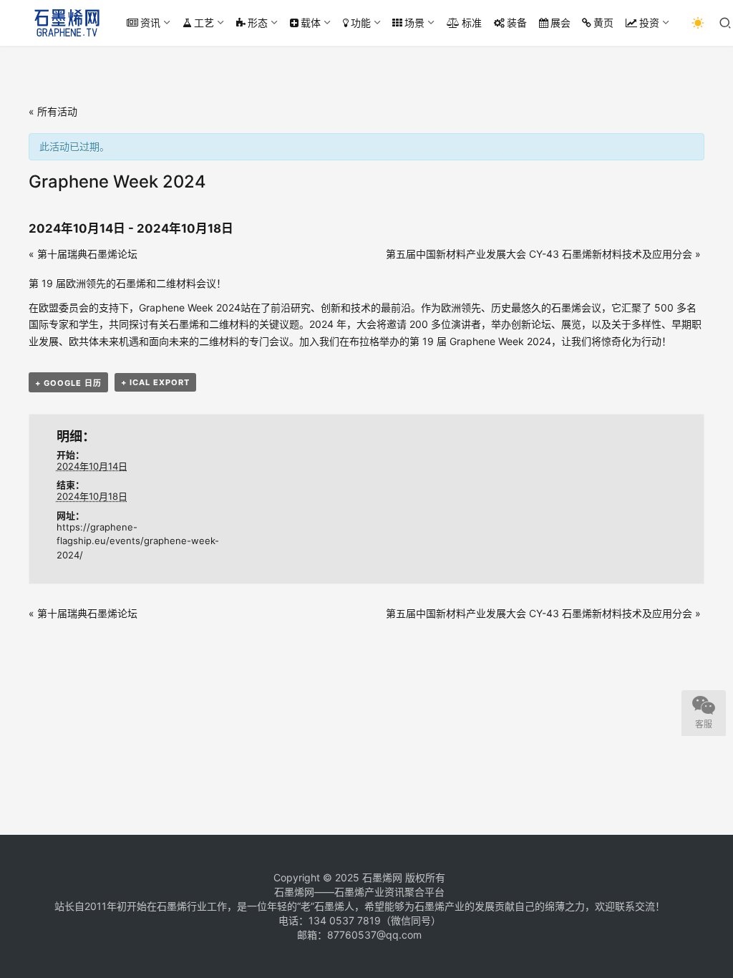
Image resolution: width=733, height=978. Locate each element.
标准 (472, 22)
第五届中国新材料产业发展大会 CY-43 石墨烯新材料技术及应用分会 (543, 254)
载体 (311, 22)
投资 (649, 22)
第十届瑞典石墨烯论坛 (83, 254)
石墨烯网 (382, 877)
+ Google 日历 (68, 383)
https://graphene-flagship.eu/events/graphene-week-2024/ (138, 541)
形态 (258, 22)
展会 (560, 22)
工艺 (204, 22)
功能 (361, 22)
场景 (414, 22)
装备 (517, 22)
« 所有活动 (53, 111)
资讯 (150, 22)
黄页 (603, 22)
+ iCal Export (155, 382)
